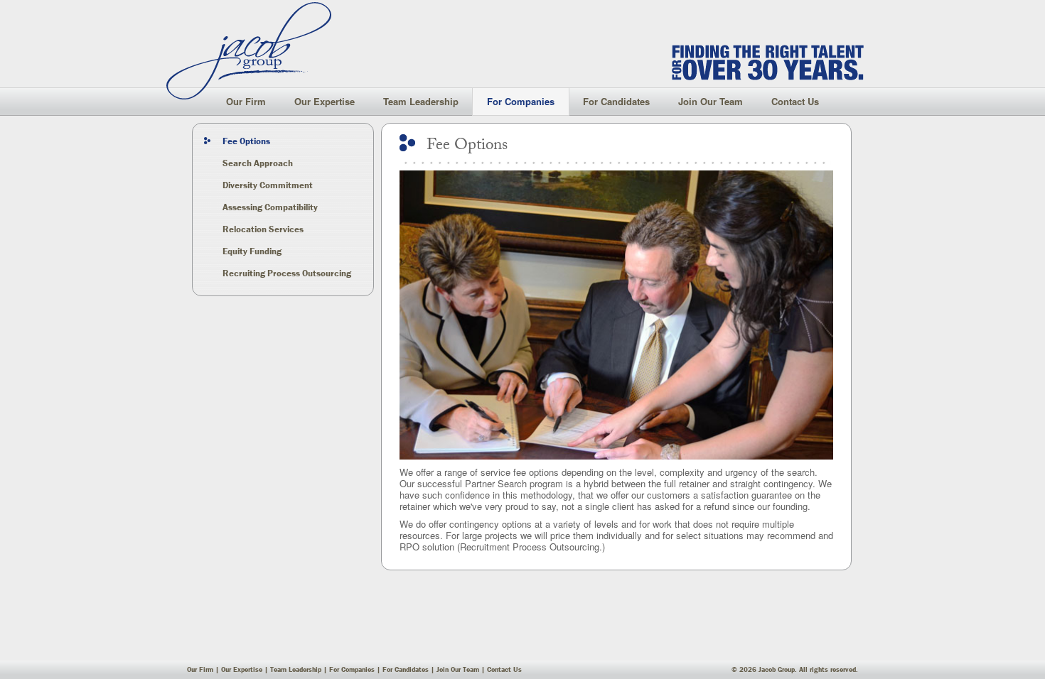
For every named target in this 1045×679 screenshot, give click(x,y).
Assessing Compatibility (270, 207)
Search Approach (258, 163)
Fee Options (246, 141)
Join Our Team (710, 101)
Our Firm (246, 101)
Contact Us (795, 101)
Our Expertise (324, 101)
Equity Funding (252, 251)
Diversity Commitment (268, 185)
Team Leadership (421, 101)
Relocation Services (263, 229)
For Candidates (616, 101)
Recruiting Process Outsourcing (287, 273)
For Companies (520, 101)
